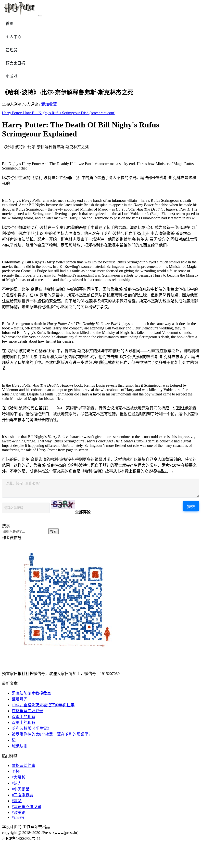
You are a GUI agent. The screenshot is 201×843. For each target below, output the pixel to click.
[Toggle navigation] (40, 15)
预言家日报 (15, 63)
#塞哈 (17, 801)
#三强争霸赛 (22, 795)
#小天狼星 (20, 789)
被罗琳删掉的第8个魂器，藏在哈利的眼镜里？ (52, 734)
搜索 (53, 531)
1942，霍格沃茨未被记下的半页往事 (43, 705)
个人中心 (13, 37)
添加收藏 (49, 104)
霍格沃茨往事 (23, 766)
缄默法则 (19, 746)
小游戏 (11, 76)
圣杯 (16, 771)
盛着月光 (19, 699)
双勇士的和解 (23, 717)
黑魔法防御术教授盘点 (31, 693)
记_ (15, 740)
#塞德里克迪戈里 (26, 807)
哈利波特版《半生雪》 (31, 728)
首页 (9, 24)
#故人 (17, 783)
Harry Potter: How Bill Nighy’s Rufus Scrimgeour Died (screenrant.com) (58, 113)
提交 (191, 507)
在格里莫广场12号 (27, 711)
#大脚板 (18, 777)
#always (18, 817)
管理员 (11, 50)
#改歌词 (18, 812)
